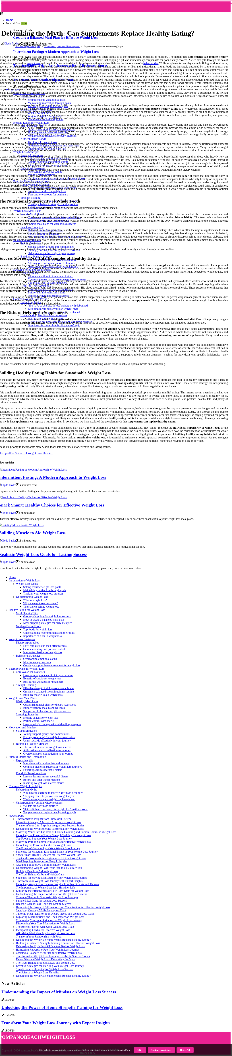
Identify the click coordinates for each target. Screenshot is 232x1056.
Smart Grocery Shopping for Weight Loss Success (44, 969)
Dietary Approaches (27, 642)
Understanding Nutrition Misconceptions (62, 46)
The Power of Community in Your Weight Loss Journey (48, 848)
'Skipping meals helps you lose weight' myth (48, 796)
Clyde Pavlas (11, 43)
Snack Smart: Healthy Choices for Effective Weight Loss (48, 854)
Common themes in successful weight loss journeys (52, 766)
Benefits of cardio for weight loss (42, 678)
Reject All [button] (185, 1050)
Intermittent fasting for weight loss (42, 652)
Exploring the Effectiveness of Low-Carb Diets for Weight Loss (52, 890)
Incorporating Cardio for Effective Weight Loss (43, 930)
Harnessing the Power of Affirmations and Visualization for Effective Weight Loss (63, 907)
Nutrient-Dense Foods (28, 626)
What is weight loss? (35, 600)
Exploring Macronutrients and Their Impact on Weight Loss (50, 916)
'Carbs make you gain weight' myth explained (49, 799)
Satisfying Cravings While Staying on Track (41, 910)
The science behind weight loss (41, 606)
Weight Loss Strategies (22, 639)
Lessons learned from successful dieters (45, 776)
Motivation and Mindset (22, 727)
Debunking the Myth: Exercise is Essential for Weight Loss (50, 828)
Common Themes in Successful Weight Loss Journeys (47, 897)
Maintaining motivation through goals (44, 590)
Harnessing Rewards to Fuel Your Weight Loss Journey (47, 949)
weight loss (33, 63)
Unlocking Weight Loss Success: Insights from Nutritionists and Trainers (57, 884)
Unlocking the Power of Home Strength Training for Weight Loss (53, 835)
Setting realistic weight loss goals (42, 587)
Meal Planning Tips (27, 613)
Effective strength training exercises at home (48, 688)
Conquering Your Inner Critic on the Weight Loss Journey (49, 920)
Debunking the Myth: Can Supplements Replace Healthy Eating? (53, 939)
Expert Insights (24, 760)
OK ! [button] (139, 1050)
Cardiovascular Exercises (30, 671)
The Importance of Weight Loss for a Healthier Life (45, 887)
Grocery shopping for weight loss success (47, 616)
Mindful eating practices (37, 662)
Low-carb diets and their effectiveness (45, 645)
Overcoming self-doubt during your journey (48, 753)
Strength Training (26, 685)
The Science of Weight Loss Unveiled (37, 972)
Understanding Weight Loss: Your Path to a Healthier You (49, 867)
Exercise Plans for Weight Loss (26, 668)
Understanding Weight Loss (32, 596)
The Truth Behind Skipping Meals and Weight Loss (45, 962)
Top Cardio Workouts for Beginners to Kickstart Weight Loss (51, 858)
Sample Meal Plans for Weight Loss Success (41, 900)
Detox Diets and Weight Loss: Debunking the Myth (45, 959)
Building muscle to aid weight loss (43, 694)
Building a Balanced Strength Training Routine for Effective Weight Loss (58, 943)
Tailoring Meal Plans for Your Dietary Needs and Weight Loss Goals (55, 913)
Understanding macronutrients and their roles (48, 632)
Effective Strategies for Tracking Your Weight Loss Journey (50, 965)
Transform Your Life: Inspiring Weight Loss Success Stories (50, 825)
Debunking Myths (26, 789)
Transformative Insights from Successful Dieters (43, 818)
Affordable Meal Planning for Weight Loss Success (45, 933)
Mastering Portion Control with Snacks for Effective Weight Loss (53, 841)
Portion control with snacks (38, 720)
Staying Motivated (26, 730)
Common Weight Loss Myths (27, 46)
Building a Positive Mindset (32, 743)
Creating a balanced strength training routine (48, 691)
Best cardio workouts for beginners (43, 681)
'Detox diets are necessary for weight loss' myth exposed (55, 809)
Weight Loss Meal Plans (22, 698)
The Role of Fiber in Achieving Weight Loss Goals (45, 926)
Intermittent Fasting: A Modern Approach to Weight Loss (48, 822)
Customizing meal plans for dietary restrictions (49, 704)
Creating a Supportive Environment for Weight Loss (46, 864)
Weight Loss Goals (27, 583)
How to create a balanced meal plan (43, 619)
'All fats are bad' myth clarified (40, 805)
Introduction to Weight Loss (25, 580)
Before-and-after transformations (41, 779)
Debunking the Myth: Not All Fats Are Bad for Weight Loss (50, 946)
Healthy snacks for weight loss (40, 717)
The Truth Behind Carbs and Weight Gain (40, 874)
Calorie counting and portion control (44, 649)
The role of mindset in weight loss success (47, 747)
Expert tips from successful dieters (42, 769)
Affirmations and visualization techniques (47, 750)
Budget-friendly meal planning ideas (44, 707)
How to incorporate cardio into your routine (48, 675)
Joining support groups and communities (46, 734)
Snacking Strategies (27, 714)
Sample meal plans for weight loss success (47, 711)
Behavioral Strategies (28, 655)
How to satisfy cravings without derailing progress (52, 724)
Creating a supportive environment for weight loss (51, 665)
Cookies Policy (123, 1050)
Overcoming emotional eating (40, 658)
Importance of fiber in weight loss (42, 636)
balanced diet (150, 63)
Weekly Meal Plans (27, 701)
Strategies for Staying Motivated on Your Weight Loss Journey (51, 877)
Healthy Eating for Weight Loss (27, 609)
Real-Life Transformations (31, 773)
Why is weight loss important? (40, 603)
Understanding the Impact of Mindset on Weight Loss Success (51, 894)
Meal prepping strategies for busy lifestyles (47, 622)
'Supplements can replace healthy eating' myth (49, 812)
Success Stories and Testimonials (27, 756)
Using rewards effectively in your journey (47, 740)
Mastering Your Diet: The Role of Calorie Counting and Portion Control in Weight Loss (66, 832)
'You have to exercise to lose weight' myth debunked (53, 792)
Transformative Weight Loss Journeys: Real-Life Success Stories (53, 956)
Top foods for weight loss (37, 629)
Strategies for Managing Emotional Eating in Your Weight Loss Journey (57, 851)
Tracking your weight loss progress (43, 593)
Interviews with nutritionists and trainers (46, 763)
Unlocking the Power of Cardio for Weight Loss (43, 845)
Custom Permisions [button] (161, 1050)
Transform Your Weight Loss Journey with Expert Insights (49, 881)
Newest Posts (16, 815)
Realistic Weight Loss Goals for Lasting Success (43, 903)
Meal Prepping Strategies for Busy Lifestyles (41, 861)
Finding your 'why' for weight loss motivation (49, 737)
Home (9, 19)
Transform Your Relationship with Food (38, 936)
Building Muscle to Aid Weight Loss (37, 871)
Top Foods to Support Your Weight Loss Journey (44, 838)
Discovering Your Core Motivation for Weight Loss (45, 923)
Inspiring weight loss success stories (43, 783)
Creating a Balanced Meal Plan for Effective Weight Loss (55, 37)
